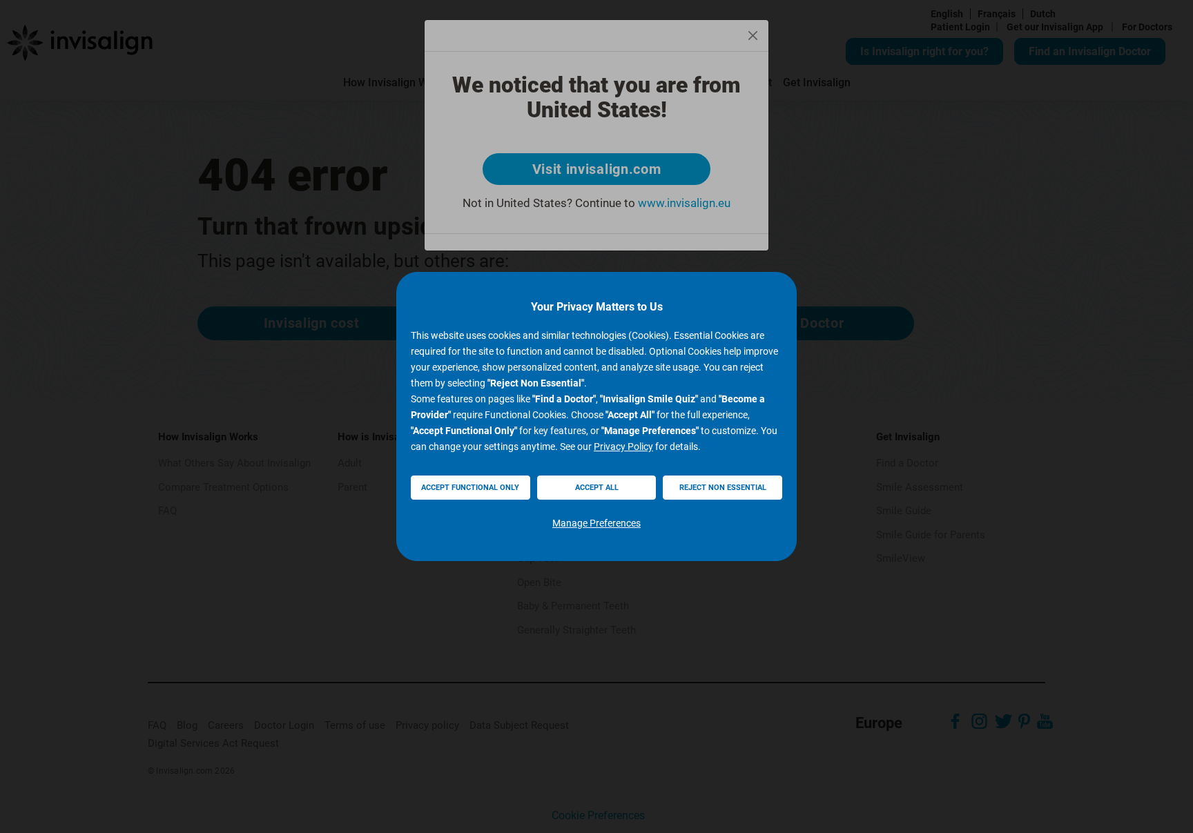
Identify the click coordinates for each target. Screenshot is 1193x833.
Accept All (597, 487)
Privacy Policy (623, 446)
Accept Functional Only (470, 487)
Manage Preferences (596, 523)
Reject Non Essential (722, 487)
